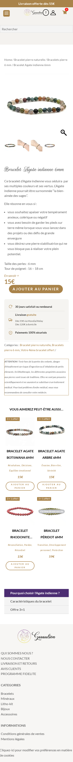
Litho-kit (7, 704)
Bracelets (7, 693)
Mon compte (53, 11)
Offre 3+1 (17, 609)
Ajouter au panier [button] (20, 486)
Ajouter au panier (36, 289)
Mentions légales (13, 739)
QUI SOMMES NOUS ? (17, 653)
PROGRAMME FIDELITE (18, 674)
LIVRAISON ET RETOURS (19, 663)
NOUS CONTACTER (15, 658)
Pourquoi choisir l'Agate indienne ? (35, 593)
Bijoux (5, 709)
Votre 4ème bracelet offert (37, 350)
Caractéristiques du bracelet (31, 601)
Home (8, 59)
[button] (64, 108)
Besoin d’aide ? (46, 11)
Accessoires (9, 714)
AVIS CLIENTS (11, 669)
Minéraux (7, 698)
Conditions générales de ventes (22, 734)
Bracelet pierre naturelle (29, 59)
